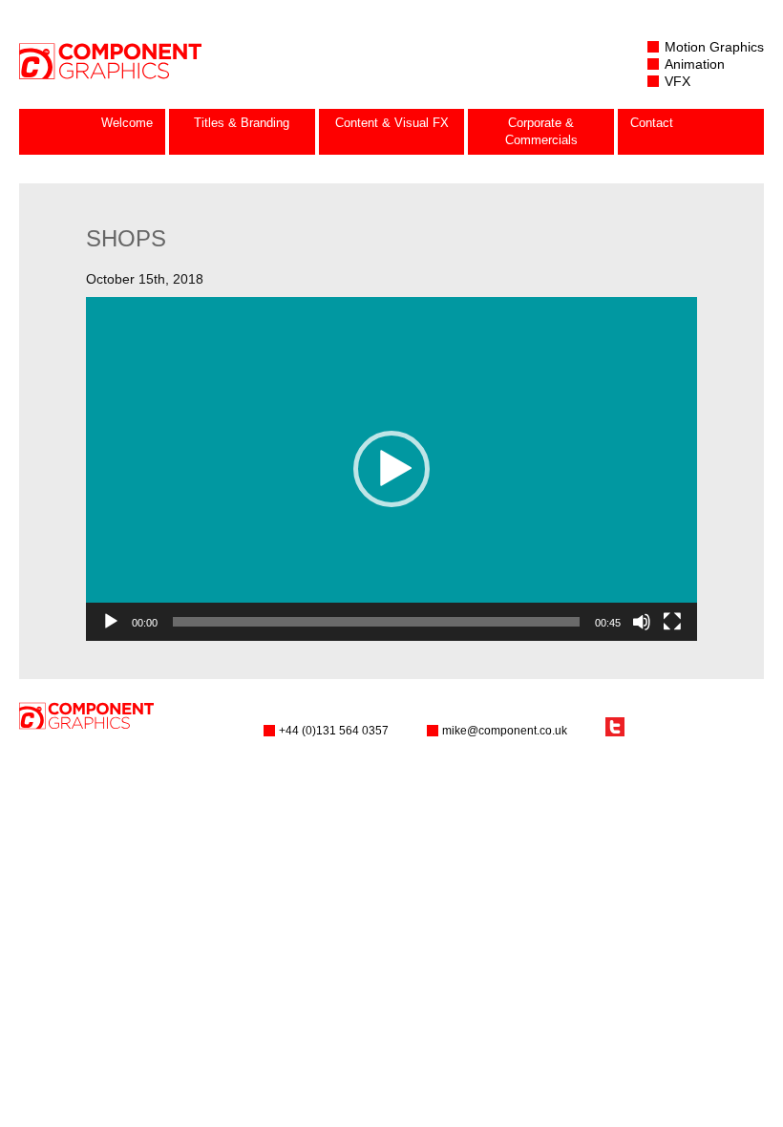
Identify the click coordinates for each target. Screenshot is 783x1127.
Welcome (127, 123)
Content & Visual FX (392, 123)
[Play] (110, 621)
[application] (391, 469)
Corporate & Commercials (541, 131)
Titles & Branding (241, 123)
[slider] (376, 622)
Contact (651, 123)
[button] (391, 469)
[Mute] (641, 621)
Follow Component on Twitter (614, 726)
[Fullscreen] (672, 621)
